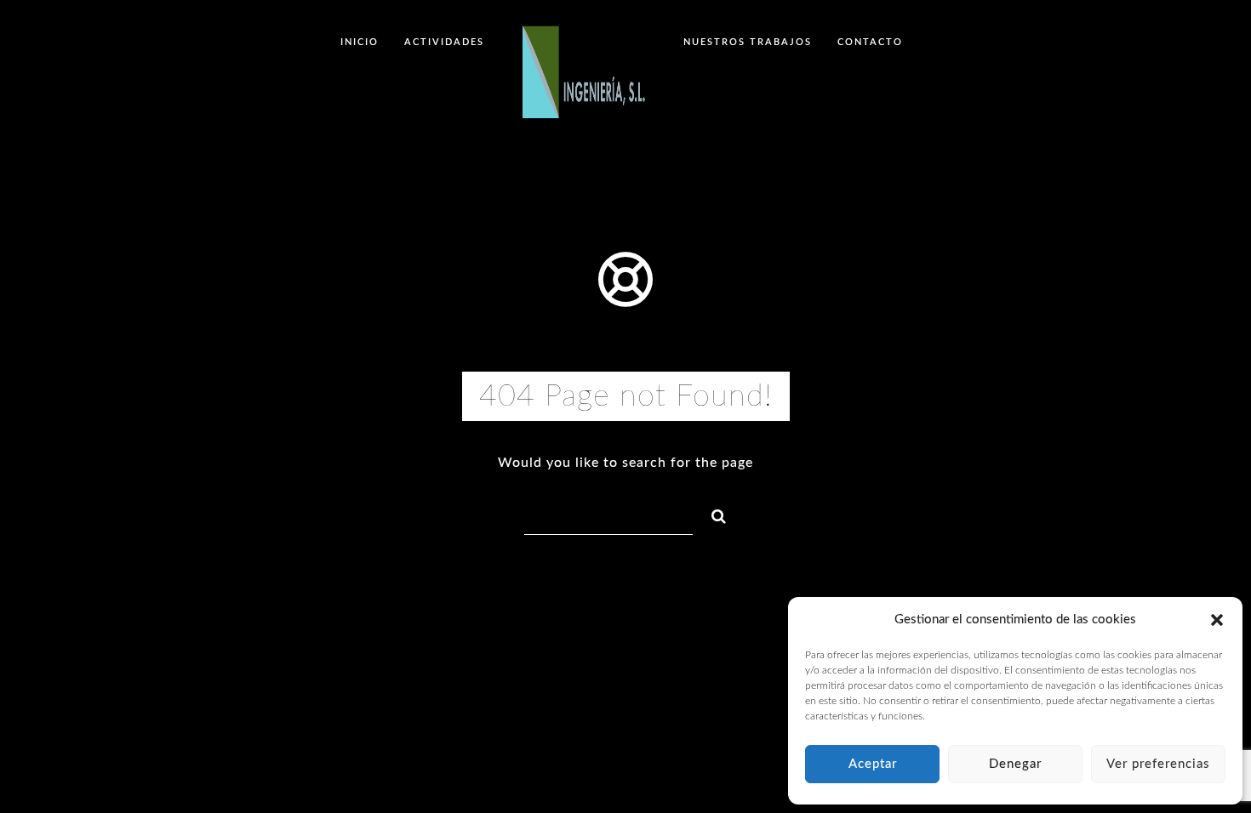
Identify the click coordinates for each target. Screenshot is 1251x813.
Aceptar (872, 764)
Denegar (1015, 764)
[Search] (711, 513)
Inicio (359, 42)
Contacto (870, 42)
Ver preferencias (1158, 764)
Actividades (444, 42)
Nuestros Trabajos (747, 42)
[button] (1216, 619)
